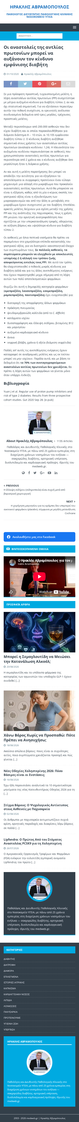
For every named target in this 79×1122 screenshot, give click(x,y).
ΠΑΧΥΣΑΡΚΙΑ (10, 1011)
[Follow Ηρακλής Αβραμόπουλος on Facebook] (27, 473)
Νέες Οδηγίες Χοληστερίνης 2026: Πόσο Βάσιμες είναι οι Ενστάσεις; (33, 773)
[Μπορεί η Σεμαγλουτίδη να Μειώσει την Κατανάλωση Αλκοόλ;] (39, 632)
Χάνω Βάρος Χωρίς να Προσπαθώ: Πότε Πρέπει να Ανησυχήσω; (39, 737)
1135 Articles (65, 441)
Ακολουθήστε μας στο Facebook (33, 537)
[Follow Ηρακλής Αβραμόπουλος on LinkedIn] (54, 473)
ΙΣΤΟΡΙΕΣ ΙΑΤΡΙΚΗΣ (14, 982)
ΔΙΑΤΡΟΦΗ (9, 965)
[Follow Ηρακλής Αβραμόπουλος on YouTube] (48, 473)
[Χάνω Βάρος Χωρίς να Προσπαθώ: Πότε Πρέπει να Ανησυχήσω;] (39, 711)
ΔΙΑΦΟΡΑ (9, 970)
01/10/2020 (13, 74)
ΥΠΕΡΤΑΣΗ (9, 1029)
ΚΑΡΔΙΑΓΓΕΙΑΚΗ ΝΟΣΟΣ (17, 994)
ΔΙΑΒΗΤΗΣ (9, 959)
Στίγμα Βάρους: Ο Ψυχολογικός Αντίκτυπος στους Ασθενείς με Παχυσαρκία (36, 807)
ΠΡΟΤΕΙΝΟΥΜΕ (12, 1017)
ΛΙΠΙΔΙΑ (8, 1000)
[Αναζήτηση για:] (39, 36)
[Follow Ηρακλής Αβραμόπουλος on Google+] (40, 473)
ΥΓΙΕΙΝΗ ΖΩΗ (11, 1023)
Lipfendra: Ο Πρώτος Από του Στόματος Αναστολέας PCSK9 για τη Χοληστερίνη (33, 841)
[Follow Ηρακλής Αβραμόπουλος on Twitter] (34, 473)
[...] (18, 680)
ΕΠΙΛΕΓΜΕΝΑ (11, 976)
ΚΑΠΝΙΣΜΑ (10, 988)
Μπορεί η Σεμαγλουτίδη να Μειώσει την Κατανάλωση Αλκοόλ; (37, 659)
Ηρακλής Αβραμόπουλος (37, 74)
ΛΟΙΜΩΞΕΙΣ (10, 1006)
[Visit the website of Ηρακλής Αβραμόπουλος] (23, 473)
